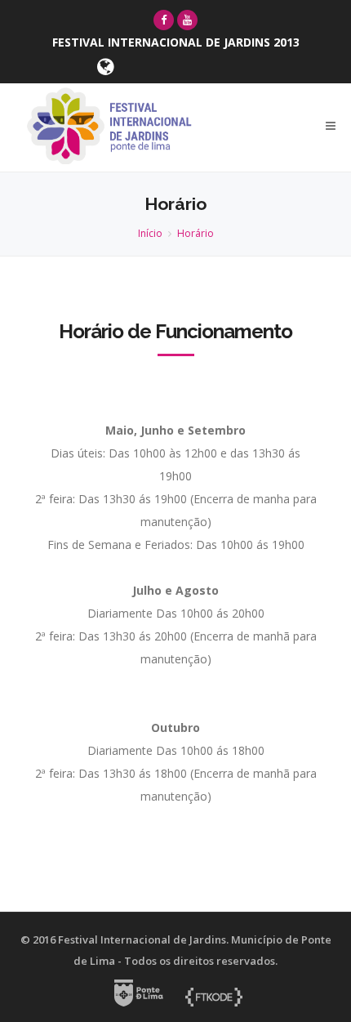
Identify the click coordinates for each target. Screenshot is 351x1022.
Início (150, 233)
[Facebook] (163, 20)
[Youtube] (187, 20)
